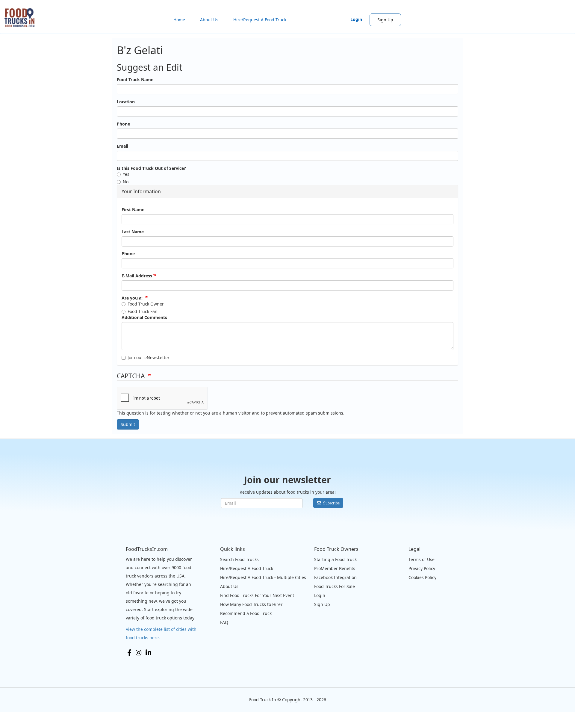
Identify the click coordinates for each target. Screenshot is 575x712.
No (125, 182)
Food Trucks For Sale (334, 586)
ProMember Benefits (334, 568)
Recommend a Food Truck (246, 613)
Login (356, 19)
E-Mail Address (137, 276)
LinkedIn (148, 652)
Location (126, 102)
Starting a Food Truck (335, 559)
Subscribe (331, 503)
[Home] (21, 17)
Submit (128, 424)
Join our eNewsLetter (149, 357)
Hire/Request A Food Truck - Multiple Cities (263, 577)
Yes (126, 174)
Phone (123, 124)
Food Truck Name (135, 79)
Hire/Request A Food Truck (259, 19)
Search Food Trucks (239, 559)
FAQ (224, 622)
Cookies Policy (422, 577)
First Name (133, 209)
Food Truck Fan (143, 311)
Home (179, 19)
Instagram (138, 652)
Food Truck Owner (146, 304)
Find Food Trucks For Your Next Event (257, 595)
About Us (209, 19)
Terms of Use (421, 559)
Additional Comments (144, 317)
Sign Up (385, 19)
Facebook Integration (335, 577)
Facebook (129, 652)
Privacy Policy (421, 568)
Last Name (133, 232)
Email (122, 146)
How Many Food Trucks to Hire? (251, 604)
